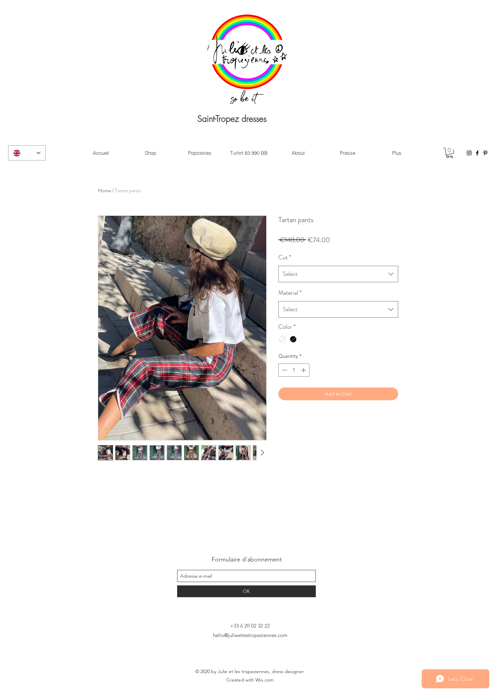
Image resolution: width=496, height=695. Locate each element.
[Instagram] (469, 153)
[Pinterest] (485, 153)
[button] (449, 153)
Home (104, 190)
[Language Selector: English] (27, 153)
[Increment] (304, 370)
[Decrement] (283, 370)
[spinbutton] (294, 370)
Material (290, 292)
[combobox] (338, 274)
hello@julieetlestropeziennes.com (250, 635)
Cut (284, 257)
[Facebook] (477, 153)
